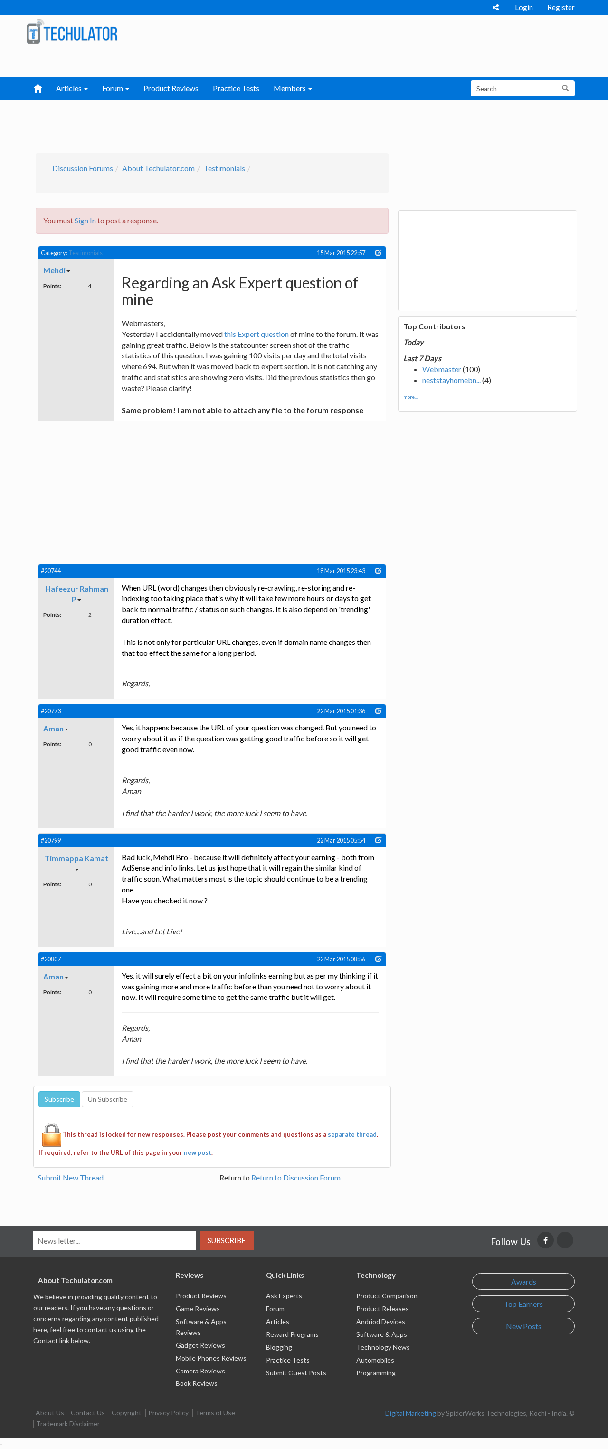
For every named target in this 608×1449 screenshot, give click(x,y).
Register (561, 7)
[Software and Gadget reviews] (72, 31)
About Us (50, 1413)
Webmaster (441, 369)
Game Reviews (198, 1309)
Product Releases (382, 1309)
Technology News (383, 1347)
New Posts (524, 1326)
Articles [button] (69, 88)
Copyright (127, 1413)
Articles (277, 1321)
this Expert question (256, 333)
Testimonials (224, 168)
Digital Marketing (410, 1413)
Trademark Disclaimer (68, 1424)
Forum (275, 1309)
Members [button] (290, 88)
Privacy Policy (168, 1413)
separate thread (352, 1134)
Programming (376, 1373)
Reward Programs (292, 1334)
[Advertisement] (255, 124)
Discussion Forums (82, 168)
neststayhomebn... (451, 379)
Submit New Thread (71, 1177)
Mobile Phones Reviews (211, 1358)
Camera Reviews (200, 1371)
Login (524, 7)
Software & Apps (381, 1334)
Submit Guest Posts (296, 1373)
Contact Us (88, 1413)
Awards (523, 1281)
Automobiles (375, 1360)
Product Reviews (171, 88)
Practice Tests (236, 88)
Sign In (85, 220)
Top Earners (523, 1303)
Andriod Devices (380, 1321)
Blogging (279, 1347)
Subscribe (227, 1240)
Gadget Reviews (200, 1345)
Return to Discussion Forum (296, 1177)
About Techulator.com (158, 168)
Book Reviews (197, 1383)
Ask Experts (284, 1296)
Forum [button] (113, 88)
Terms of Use (215, 1413)
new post (197, 1152)
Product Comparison (387, 1296)
